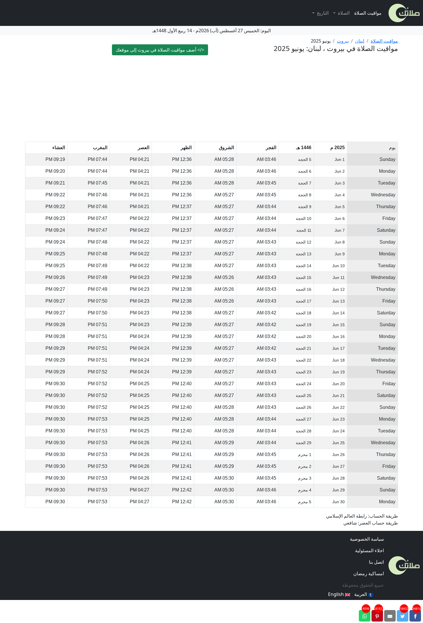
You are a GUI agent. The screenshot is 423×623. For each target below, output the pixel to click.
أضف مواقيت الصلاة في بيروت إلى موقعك (160, 50)
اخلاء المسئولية (369, 550)
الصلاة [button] (343, 13)
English (336, 594)
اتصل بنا (376, 562)
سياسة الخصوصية (367, 539)
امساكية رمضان (368, 573)
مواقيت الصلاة (368, 13)
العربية (361, 594)
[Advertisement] (211, 98)
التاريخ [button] (322, 13)
